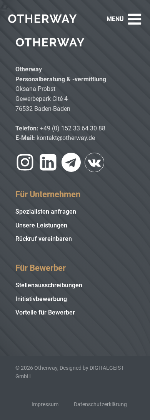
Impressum (45, 404)
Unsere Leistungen (41, 225)
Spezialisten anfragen (45, 211)
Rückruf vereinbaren (43, 238)
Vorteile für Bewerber (45, 312)
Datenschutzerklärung (100, 404)
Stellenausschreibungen (48, 285)
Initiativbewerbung (41, 299)
